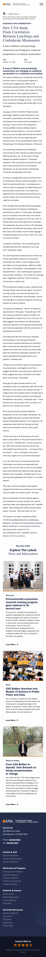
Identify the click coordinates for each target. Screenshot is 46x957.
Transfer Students (10, 884)
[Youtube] (30, 945)
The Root (15, 523)
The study (7, 112)
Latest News (13, 14)
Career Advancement (11, 897)
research (37, 206)
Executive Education (11, 878)
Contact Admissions (10, 862)
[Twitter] (23, 945)
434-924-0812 (14, 840)
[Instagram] (27, 945)
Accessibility (8, 922)
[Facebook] (19, 945)
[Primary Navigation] (41, 4)
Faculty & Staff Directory (12, 858)
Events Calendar (9, 900)
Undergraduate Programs (13, 871)
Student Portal (8, 894)
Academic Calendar (10, 913)
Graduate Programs (10, 875)
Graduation (7, 903)
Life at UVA (7, 916)
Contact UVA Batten (10, 855)
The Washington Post (19, 520)
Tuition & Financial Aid (12, 881)
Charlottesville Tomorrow (32, 523)
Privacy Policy (8, 925)
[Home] (4, 13)
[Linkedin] (16, 945)
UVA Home (7, 919)
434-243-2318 (12, 843)
